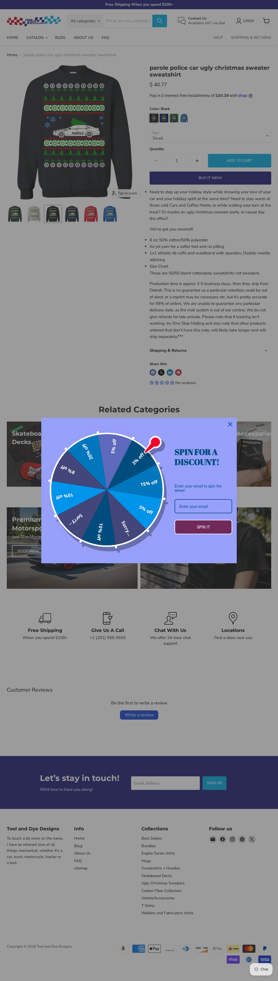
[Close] (230, 424)
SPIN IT (203, 527)
